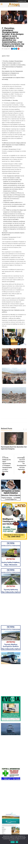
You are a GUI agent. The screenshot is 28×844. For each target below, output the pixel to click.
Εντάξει (12, 842)
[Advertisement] (14, 609)
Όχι (17, 842)
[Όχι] (26, 839)
